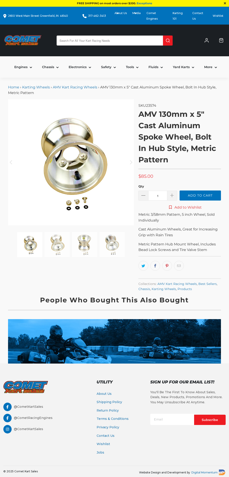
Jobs (100, 452)
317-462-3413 (97, 15)
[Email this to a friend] (179, 266)
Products (185, 289)
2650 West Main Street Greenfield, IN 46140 (38, 15)
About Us (104, 394)
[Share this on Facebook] (155, 266)
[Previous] (11, 162)
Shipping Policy (109, 402)
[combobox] (110, 41)
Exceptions (144, 3)
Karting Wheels (36, 87)
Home (14, 87)
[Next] (130, 162)
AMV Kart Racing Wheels (75, 87)
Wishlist (218, 15)
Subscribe (210, 420)
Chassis (144, 289)
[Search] (168, 41)
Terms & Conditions (113, 419)
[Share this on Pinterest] (167, 266)
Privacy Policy (108, 427)
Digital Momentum (204, 472)
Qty (141, 186)
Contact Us (105, 436)
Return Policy (108, 410)
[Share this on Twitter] (143, 266)
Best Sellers (207, 284)
